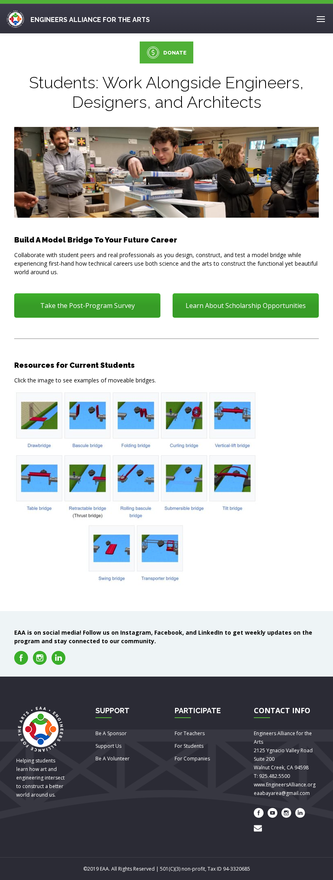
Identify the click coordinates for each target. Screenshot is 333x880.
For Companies (192, 758)
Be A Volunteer (112, 758)
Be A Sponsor (111, 733)
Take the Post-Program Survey (87, 305)
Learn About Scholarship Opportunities (246, 305)
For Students (189, 745)
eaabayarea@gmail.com (282, 793)
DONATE (174, 53)
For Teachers (190, 733)
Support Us (108, 745)
